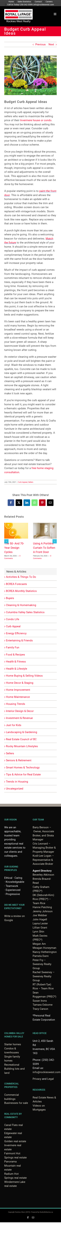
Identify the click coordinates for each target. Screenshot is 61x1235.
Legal (50, 1078)
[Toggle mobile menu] (55, 14)
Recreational (11, 1064)
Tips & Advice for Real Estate (23, 774)
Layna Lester (40, 923)
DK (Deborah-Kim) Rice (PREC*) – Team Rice (43, 899)
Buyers (10, 598)
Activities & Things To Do (21, 577)
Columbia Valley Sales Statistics (25, 612)
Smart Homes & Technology (23, 767)
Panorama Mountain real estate (12, 1165)
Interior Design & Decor (20, 711)
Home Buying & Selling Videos (24, 675)
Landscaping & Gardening (21, 732)
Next (51, 44)
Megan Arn (39, 943)
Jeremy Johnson (43, 911)
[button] (6, 541)
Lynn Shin (38, 931)
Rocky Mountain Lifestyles (22, 746)
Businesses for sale (16, 1103)
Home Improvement (18, 689)
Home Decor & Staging (19, 682)
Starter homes (12, 1044)
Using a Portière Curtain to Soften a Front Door (44, 548)
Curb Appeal (23, 482)
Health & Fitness (16, 661)
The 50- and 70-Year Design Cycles (14, 548)
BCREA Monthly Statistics (21, 591)
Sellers (30, 482)
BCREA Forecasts (16, 584)
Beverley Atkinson (43, 874)
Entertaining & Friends (19, 640)
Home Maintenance (18, 697)
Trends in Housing (17, 781)
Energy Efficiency (16, 633)
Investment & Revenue (19, 718)
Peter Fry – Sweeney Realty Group (42, 964)
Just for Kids (13, 725)
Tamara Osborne (42, 1004)
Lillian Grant (40, 927)
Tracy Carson (40, 1008)
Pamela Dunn (41, 956)
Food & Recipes (15, 654)
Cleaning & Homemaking (21, 605)
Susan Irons (40, 1000)
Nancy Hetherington (45, 952)
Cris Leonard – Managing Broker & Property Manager (44, 847)
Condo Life (12, 619)
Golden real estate (15, 1141)
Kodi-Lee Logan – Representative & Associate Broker (43, 859)
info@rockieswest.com (46, 1072)
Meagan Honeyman (44, 947)
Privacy (37, 1078)
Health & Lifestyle (16, 668)
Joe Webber (40, 915)
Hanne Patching (42, 907)
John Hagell (40, 919)
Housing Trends (15, 704)
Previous (40, 44)
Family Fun (12, 647)
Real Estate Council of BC (21, 739)
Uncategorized (14, 788)
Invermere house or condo (35, 120)
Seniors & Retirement (18, 760)
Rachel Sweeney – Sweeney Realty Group (43, 976)
